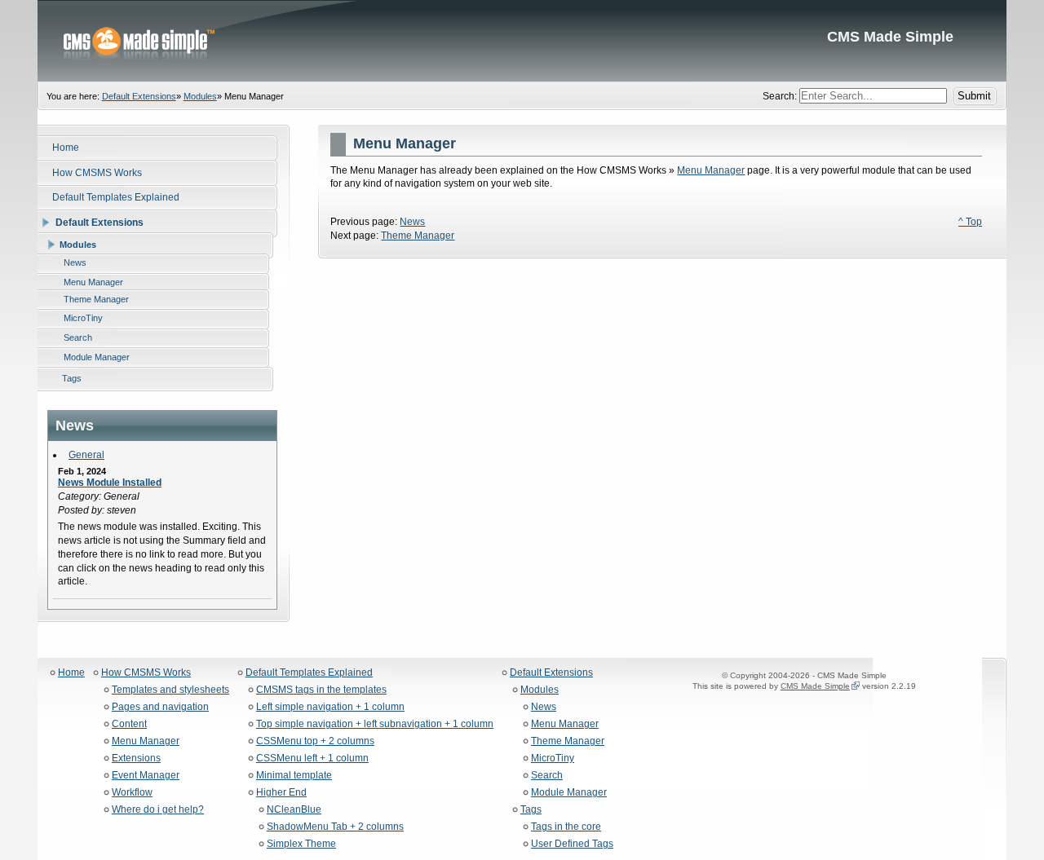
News (412, 221)
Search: (781, 96)
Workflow (132, 792)
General (86, 455)
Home (71, 673)
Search (547, 775)
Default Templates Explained (309, 673)
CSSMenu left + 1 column (312, 758)
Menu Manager (711, 170)
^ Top (970, 221)
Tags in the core (566, 827)
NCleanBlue (294, 810)
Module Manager (569, 792)
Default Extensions (139, 96)
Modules (200, 96)
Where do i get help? (158, 810)
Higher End (281, 792)
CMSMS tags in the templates (321, 690)
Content (129, 724)
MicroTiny (552, 758)
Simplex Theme (301, 844)
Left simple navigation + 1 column (330, 707)
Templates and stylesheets (170, 690)
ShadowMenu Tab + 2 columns (335, 827)
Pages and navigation (160, 707)
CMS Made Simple (522, 41)
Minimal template (294, 775)
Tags (531, 810)
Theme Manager (417, 235)
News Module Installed (109, 482)
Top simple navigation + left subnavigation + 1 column (374, 724)
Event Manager (145, 775)
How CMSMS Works (146, 673)
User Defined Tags (572, 844)
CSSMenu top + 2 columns (315, 741)
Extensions (136, 758)
